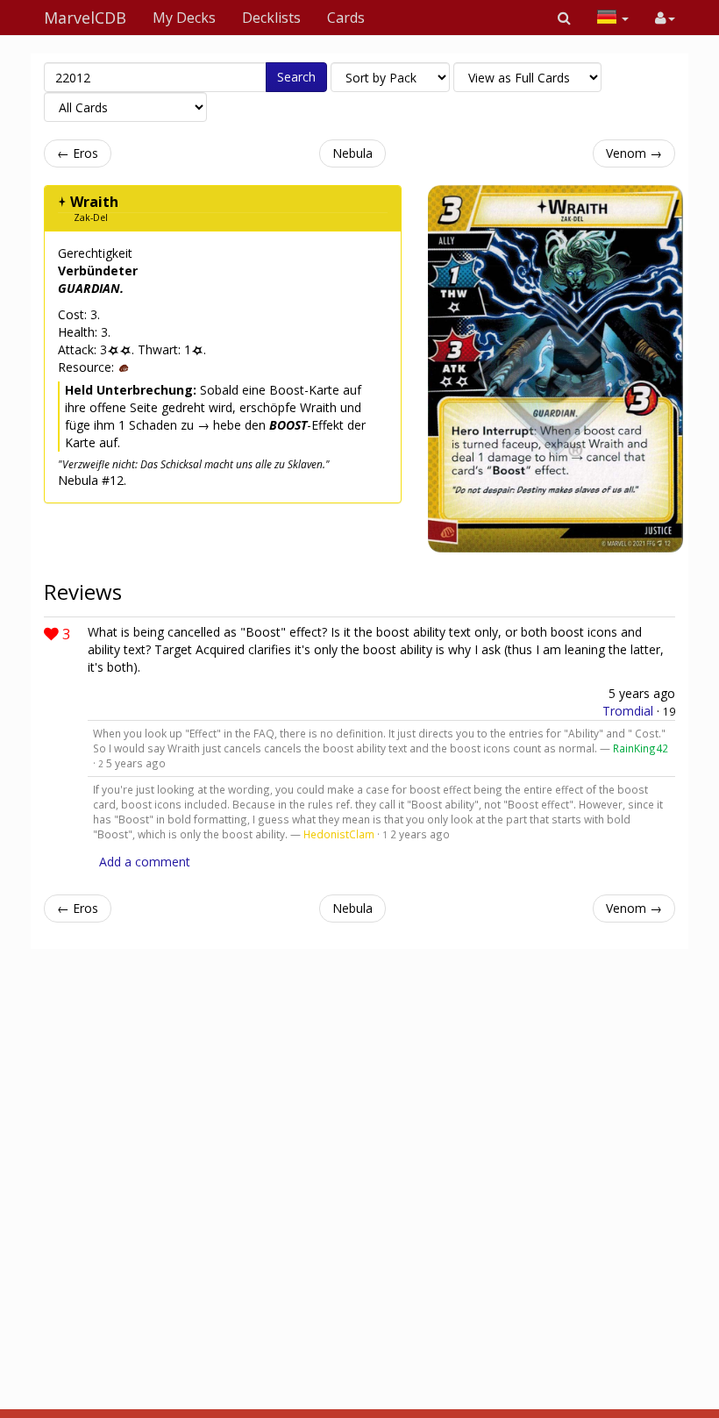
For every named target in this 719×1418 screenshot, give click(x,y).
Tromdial (627, 710)
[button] (564, 17)
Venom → (634, 153)
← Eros (77, 153)
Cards (346, 17)
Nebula (352, 153)
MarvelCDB (85, 17)
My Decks (184, 17)
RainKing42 (640, 748)
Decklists (271, 17)
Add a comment (144, 861)
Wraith (94, 201)
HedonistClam (338, 834)
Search (296, 76)
